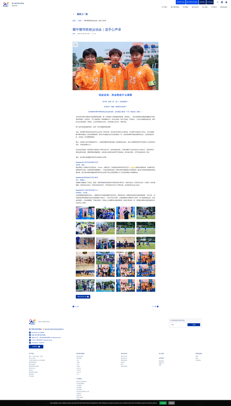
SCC (78, 374)
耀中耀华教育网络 (18, 3)
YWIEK (78, 366)
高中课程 (79, 389)
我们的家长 (124, 360)
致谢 (160, 365)
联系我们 (31, 374)
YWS (78, 364)
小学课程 (79, 385)
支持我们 (214, 7)
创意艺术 (79, 395)
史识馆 (31, 370)
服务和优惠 (124, 366)
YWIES (78, 362)
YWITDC (79, 368)
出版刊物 (198, 360)
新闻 (197, 356)
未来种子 (79, 393)
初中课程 (79, 387)
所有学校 (79, 358)
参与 (122, 364)
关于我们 (164, 7)
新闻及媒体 (223, 7)
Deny (171, 403)
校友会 (123, 362)
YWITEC (79, 370)
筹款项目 (161, 361)
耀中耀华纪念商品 (34, 366)
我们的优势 (32, 364)
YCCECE (79, 372)
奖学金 (78, 399)
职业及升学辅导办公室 (83, 391)
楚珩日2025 (32, 368)
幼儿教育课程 (80, 383)
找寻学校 (14, 5)
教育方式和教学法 (82, 381)
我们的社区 (195, 7)
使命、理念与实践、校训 (36, 356)
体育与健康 (80, 397)
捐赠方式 (161, 363)
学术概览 (185, 7)
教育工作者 (124, 356)
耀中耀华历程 (32, 362)
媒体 (197, 358)
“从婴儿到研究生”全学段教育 (37, 360)
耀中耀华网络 (175, 7)
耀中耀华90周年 (33, 372)
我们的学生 (124, 358)
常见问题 (31, 376)
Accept (163, 403)
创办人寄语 (32, 358)
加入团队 (205, 7)
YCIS (78, 360)
